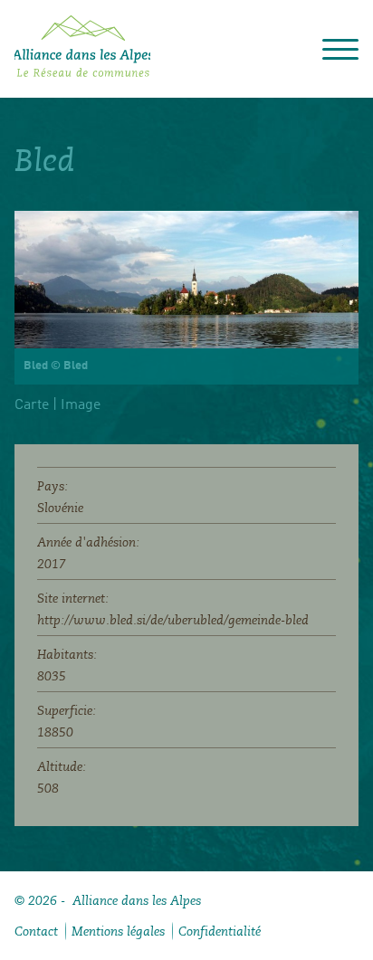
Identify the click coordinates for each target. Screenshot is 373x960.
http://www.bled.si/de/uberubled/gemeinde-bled (173, 620)
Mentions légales (118, 931)
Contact (36, 931)
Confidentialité (219, 931)
